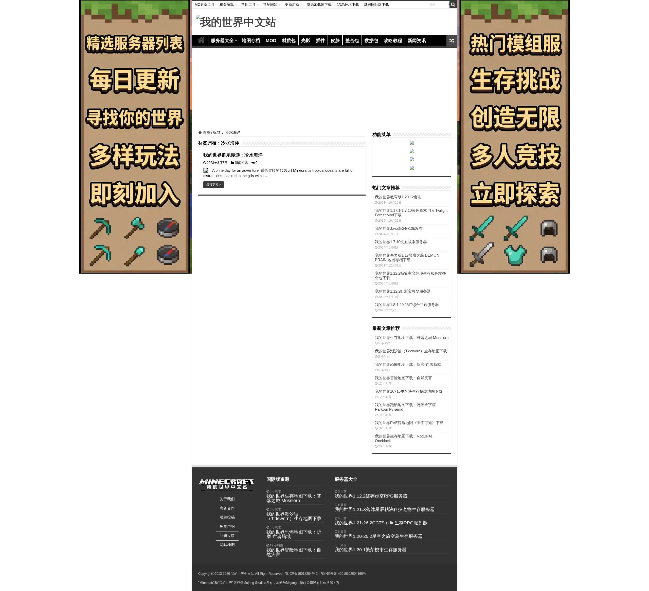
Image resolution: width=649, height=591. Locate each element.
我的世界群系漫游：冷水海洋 (233, 155)
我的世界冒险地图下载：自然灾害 (403, 378)
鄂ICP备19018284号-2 (301, 574)
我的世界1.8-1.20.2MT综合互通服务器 (407, 304)
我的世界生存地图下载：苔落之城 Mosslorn (411, 337)
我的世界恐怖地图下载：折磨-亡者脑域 (408, 364)
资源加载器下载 (319, 5)
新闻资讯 (417, 40)
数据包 (371, 40)
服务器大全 (222, 40)
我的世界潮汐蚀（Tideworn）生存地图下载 (411, 351)
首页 (201, 40)
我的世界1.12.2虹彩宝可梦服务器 (403, 291)
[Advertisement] (324, 89)
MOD (271, 40)
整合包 (352, 40)
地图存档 (251, 40)
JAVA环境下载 (348, 5)
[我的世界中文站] (236, 21)
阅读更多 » (213, 184)
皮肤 (335, 40)
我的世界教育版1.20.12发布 (398, 197)
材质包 (289, 40)
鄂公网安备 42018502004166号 (343, 574)
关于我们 (227, 499)
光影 (305, 40)
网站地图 (227, 544)
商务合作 (227, 508)
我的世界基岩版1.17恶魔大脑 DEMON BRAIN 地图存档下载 (407, 257)
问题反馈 (227, 535)
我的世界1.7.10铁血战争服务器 (401, 242)
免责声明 (227, 526)
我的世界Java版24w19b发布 (399, 228)
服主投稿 (227, 517)
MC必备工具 (204, 5)
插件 (320, 40)
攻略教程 (393, 40)
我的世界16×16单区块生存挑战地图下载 (408, 391)
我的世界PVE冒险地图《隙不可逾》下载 (409, 423)
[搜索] (453, 4)
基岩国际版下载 (376, 5)
